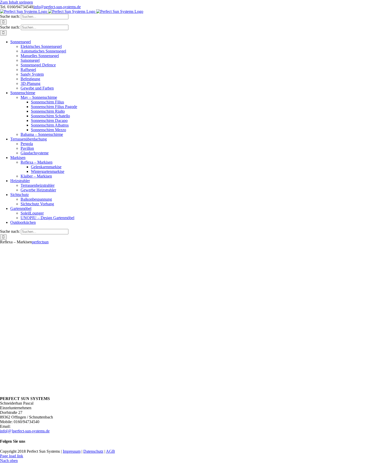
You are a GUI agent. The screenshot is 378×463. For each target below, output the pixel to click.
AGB (110, 451)
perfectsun (40, 242)
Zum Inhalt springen (16, 2)
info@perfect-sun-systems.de (57, 7)
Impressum (71, 451)
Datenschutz (93, 451)
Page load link (11, 456)
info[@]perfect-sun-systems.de (25, 431)
